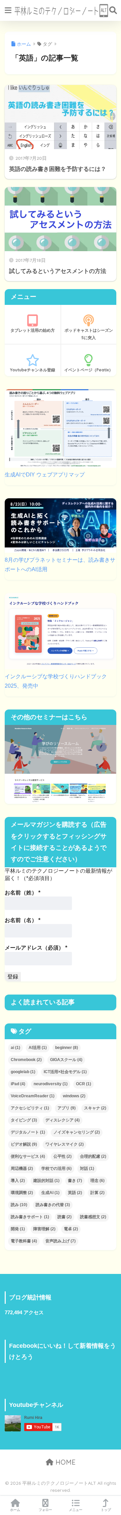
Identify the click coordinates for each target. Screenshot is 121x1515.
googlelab (23, 1071)
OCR (83, 1084)
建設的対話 (46, 1180)
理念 (97, 1180)
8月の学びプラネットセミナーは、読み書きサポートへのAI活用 (60, 564)
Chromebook (26, 1059)
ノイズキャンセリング (76, 1132)
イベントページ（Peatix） (88, 369)
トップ (106, 1510)
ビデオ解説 (24, 1144)
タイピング (24, 1120)
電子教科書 (24, 1241)
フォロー (45, 1510)
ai (15, 1047)
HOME (64, 1462)
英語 (75, 1192)
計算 (97, 1192)
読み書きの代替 (53, 1204)
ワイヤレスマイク (64, 1144)
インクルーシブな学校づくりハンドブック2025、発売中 (56, 681)
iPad (18, 1084)
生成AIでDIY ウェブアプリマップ (45, 474)
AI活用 (38, 1047)
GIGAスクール (66, 1059)
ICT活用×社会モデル (65, 1071)
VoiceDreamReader (32, 1096)
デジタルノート (28, 1132)
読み (19, 1204)
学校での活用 (56, 1168)
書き (75, 1180)
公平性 (62, 1156)
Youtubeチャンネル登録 (32, 369)
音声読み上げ (60, 1241)
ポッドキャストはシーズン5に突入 (89, 334)
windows (74, 1096)
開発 (18, 1229)
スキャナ (95, 1108)
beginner (66, 1047)
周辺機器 (22, 1168)
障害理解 (44, 1229)
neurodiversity (51, 1084)
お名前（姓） (22, 893)
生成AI (50, 1192)
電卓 (71, 1229)
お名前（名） (22, 920)
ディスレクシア (62, 1120)
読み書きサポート (30, 1216)
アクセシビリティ (30, 1108)
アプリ (66, 1108)
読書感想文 (93, 1216)
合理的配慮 (93, 1156)
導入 (18, 1180)
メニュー (75, 1510)
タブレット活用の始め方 (32, 330)
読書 (64, 1216)
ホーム (15, 1510)
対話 (87, 1168)
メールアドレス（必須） (36, 948)
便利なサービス (28, 1156)
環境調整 (22, 1192)
